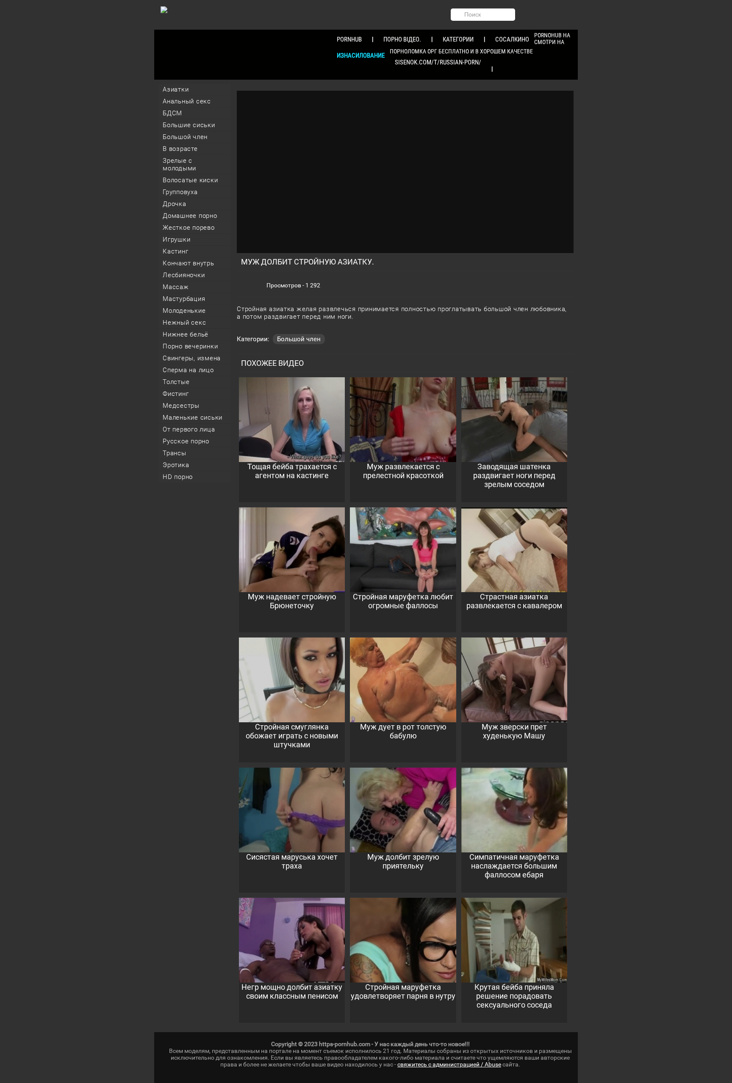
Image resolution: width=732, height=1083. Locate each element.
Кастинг (175, 251)
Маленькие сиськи (192, 417)
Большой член (185, 137)
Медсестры (181, 405)
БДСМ (172, 113)
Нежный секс (184, 322)
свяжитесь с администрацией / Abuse (449, 1064)
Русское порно (186, 441)
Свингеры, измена (192, 358)
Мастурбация (184, 299)
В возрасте (180, 149)
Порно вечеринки (190, 346)
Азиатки (176, 89)
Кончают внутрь (188, 263)
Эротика (176, 465)
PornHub (349, 39)
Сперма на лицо (188, 370)
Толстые (176, 382)
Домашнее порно (190, 216)
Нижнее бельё (185, 334)
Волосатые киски (190, 180)
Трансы (174, 453)
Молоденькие (184, 311)
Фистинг (176, 394)
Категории (458, 39)
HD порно (178, 477)
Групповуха (180, 192)
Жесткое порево (189, 227)
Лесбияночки (184, 275)
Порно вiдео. (402, 39)
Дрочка (174, 204)
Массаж (176, 287)
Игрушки (176, 239)
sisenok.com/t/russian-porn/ (438, 62)
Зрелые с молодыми (179, 164)
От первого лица (189, 429)
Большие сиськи (189, 125)
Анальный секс (187, 101)
